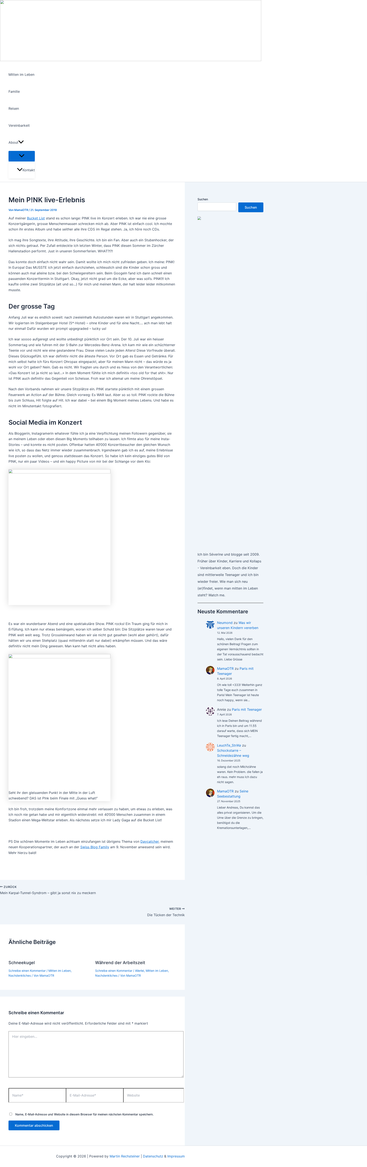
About (13, 142)
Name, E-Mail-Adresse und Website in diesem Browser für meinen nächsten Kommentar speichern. (84, 1114)
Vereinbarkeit (19, 125)
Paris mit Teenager (247, 709)
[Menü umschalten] (21, 156)
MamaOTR (225, 668)
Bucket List (36, 218)
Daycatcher (149, 841)
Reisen (13, 108)
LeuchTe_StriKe (229, 745)
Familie (14, 91)
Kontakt (29, 170)
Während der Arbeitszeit (120, 962)
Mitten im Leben (21, 74)
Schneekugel (21, 962)
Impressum (176, 1156)
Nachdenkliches (19, 975)
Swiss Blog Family (94, 847)
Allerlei (139, 970)
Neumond (225, 623)
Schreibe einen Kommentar (27, 970)
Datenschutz (153, 1156)
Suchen (203, 199)
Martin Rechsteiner (125, 1156)
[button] (21, 142)
